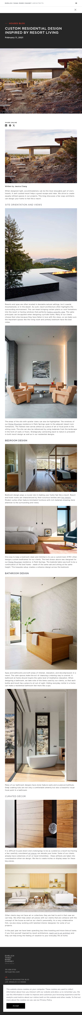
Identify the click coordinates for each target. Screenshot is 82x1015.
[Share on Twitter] (14, 125)
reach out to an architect (59, 933)
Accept (16, 1006)
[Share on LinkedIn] (6, 125)
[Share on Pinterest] (10, 125)
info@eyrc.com (12, 972)
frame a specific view (56, 312)
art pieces (32, 853)
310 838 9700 (10, 970)
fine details (66, 498)
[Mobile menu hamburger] (76, 3)
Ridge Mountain (15, 424)
